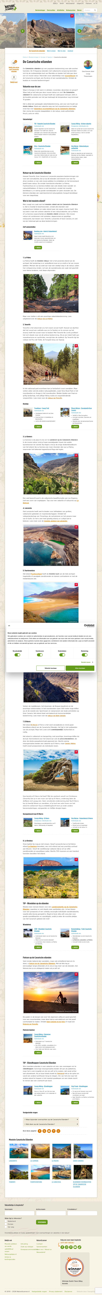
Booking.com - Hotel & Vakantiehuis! (45, 231)
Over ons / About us (44, 1249)
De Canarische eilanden (37, 50)
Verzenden (42, 1222)
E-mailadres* (72, 1209)
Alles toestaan (80, 668)
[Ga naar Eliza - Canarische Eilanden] (28, 150)
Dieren (79, 10)
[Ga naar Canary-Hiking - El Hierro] (28, 822)
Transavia (60, 1073)
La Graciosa (32, 846)
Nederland (12, 1221)
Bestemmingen (40, 10)
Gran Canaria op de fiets (56, 1022)
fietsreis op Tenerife (30, 1024)
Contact (39, 1244)
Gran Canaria (78, 1161)
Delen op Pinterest (72, 15)
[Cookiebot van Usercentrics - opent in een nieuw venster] (85, 625)
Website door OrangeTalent (87, 1291)
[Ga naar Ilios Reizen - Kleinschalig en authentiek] (65, 150)
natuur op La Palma (44, 319)
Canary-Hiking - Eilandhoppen (43, 1086)
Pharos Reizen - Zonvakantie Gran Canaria (81, 409)
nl (94, 3)
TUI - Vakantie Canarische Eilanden (44, 124)
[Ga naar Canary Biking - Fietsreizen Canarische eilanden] (28, 1038)
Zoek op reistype (27, 1246)
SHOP (62, 3)
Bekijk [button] (39, 140)
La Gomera (34, 1161)
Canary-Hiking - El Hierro (41, 818)
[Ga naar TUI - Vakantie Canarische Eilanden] (28, 128)
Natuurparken (70, 10)
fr (96, 3)
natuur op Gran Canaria (56, 716)
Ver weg (11, 1227)
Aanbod (70, 51)
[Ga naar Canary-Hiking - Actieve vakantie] (65, 128)
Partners (89, 3)
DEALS (55, 3)
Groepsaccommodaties (29, 1249)
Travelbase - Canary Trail (41, 408)
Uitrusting (24, 1244)
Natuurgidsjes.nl (11, 1254)
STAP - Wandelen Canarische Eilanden (42, 930)
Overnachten (51, 10)
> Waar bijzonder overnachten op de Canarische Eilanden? (47, 1119)
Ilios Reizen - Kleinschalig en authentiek (80, 147)
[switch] (40, 654)
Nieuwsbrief (70, 3)
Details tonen (85, 662)
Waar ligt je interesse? (13, 1218)
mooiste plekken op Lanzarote (55, 521)
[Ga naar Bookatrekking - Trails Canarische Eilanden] (65, 933)
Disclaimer (68, 1291)
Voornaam (9, 1209)
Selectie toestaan (51, 668)
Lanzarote (13, 1161)
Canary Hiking (70, 743)
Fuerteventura (36, 574)
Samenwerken (42, 1246)
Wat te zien (62, 51)
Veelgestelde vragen (39, 1291)
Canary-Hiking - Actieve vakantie (81, 124)
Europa (10, 1224)
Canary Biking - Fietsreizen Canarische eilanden (42, 1035)
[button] (23, 31)
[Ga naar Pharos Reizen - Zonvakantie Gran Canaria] (65, 412)
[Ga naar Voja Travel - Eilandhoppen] (65, 1090)
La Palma (55, 1161)
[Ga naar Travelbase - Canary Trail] (28, 412)
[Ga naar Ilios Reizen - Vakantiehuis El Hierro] (65, 822)
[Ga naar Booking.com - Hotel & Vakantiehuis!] (28, 235)
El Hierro (34, 725)
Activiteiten (60, 10)
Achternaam (40, 1209)
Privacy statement (55, 1291)
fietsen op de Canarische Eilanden (42, 963)
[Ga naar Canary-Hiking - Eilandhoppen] (28, 1090)
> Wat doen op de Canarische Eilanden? (40, 1124)
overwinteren (70, 76)
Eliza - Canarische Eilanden (42, 146)
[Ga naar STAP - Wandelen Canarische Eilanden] (28, 933)
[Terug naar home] (10, 7)
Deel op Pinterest (76, 276)
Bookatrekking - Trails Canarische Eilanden (81, 930)
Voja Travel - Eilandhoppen (79, 1086)
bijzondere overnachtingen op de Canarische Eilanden (54, 109)
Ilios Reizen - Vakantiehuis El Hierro (82, 818)
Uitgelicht (80, 3)
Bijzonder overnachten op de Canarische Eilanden (82, 1184)
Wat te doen (51, 51)
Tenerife (12, 1182)
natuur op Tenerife (55, 398)
